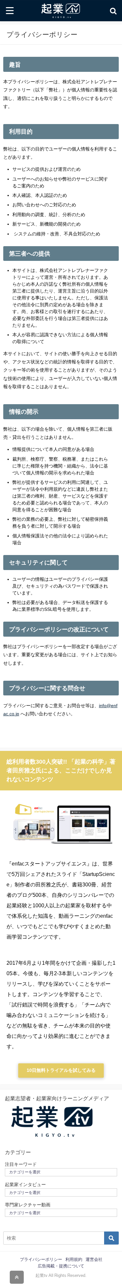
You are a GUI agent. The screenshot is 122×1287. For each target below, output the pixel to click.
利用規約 (73, 1259)
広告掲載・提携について (61, 1266)
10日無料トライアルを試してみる (61, 1070)
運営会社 (94, 1259)
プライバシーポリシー (41, 1259)
